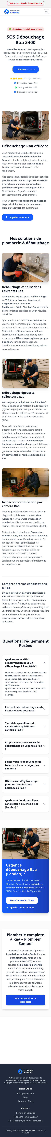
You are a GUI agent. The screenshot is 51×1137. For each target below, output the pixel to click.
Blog (25, 1097)
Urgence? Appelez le (27, 3)
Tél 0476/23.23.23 (25, 69)
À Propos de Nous (25, 1093)
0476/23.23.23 (31, 1116)
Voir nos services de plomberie (26, 1000)
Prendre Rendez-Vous (22, 900)
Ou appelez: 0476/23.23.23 (20, 907)
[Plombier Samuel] (25, 1071)
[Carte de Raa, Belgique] (25, 1040)
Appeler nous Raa (19, 217)
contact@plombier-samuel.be (29, 1120)
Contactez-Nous (25, 1101)
